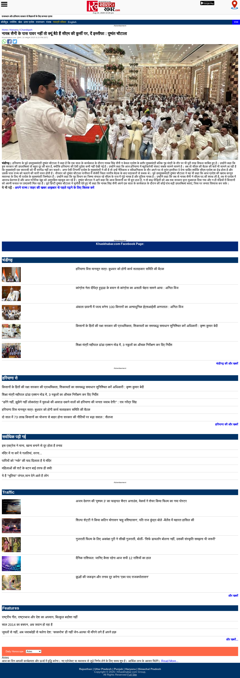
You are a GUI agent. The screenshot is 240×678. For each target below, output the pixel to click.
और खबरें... (232, 639)
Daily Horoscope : (16, 651)
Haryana (14, 30)
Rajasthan (85, 669)
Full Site (132, 674)
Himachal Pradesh (149, 669)
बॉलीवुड (4, 21)
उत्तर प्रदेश (29, 21)
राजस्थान (40, 21)
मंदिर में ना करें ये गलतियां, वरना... (22, 453)
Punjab (118, 669)
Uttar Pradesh (103, 669)
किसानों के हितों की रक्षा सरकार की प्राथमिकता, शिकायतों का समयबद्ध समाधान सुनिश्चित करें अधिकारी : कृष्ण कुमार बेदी (147, 326)
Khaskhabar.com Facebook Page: (120, 243)
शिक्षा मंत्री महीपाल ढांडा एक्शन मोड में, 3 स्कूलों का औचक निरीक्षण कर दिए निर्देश (124, 345)
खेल (20, 21)
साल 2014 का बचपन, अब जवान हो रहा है (27, 625)
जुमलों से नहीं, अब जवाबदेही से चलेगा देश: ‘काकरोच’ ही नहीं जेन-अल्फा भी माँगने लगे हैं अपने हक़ (59, 632)
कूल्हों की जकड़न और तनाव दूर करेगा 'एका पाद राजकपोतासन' (112, 577)
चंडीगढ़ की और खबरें (227, 363)
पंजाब (48, 21)
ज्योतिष (13, 21)
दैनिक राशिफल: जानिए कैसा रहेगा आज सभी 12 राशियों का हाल (113, 558)
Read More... (169, 661)
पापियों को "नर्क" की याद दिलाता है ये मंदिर (26, 461)
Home (5, 30)
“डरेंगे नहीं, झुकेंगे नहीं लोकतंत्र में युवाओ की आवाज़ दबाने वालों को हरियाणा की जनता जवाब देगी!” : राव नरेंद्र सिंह (69, 402)
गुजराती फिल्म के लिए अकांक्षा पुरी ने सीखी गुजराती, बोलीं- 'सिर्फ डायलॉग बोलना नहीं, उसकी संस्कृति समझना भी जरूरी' (145, 539)
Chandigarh (26, 30)
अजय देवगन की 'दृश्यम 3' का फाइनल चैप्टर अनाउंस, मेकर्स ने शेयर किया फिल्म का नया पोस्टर (131, 501)
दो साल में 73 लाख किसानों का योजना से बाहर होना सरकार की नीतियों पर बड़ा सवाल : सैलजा (57, 417)
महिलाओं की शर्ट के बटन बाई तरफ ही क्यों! (27, 468)
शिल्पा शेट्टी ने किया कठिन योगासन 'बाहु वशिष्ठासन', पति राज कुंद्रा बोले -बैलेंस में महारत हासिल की (135, 520)
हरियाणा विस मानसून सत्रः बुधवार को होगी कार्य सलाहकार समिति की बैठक (120, 269)
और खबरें (233, 595)
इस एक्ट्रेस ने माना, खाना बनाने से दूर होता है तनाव (32, 446)
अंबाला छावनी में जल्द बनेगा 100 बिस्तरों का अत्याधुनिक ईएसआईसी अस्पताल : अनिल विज (129, 307)
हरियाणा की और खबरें (226, 424)
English (72, 21)
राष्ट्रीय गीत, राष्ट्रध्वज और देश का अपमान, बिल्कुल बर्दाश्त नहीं (39, 617)
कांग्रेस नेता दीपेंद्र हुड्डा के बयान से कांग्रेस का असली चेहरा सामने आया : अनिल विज (127, 288)
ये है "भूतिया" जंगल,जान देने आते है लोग (25, 476)
